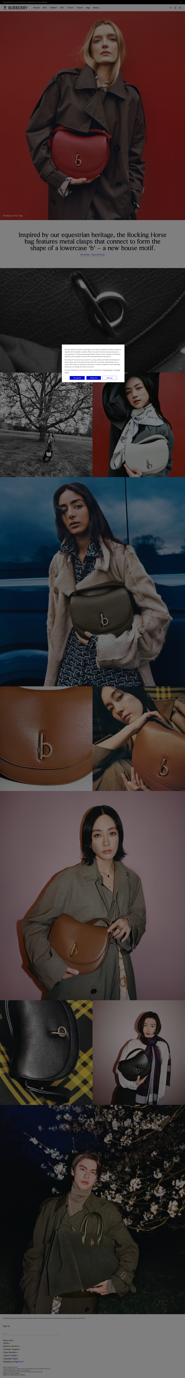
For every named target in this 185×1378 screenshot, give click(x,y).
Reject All (93, 378)
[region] (93, 363)
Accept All (77, 378)
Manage (110, 378)
